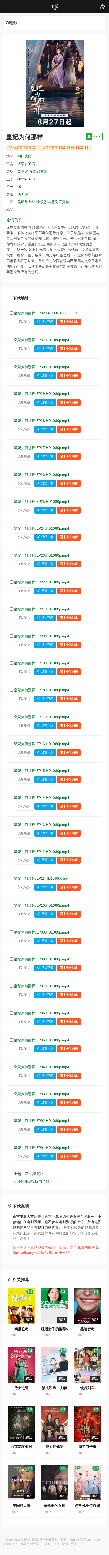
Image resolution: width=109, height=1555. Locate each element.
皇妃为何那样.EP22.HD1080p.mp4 (41, 582)
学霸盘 (46, 1544)
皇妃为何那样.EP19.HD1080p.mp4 (41, 663)
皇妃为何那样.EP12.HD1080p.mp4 (41, 852)
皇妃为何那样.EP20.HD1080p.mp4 (41, 636)
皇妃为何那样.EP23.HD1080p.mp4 (41, 555)
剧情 (21, 171)
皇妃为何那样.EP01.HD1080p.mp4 (41, 1148)
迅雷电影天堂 (30, 1544)
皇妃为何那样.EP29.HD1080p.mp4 (41, 394)
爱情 (28, 171)
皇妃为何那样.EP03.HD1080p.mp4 (41, 1094)
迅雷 (73, 1544)
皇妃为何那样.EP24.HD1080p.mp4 (41, 528)
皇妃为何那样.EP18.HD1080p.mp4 (41, 690)
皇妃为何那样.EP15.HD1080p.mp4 (41, 771)
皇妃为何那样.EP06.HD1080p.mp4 (41, 1013)
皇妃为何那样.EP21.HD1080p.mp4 (41, 609)
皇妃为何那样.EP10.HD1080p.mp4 (41, 905)
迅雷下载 (47, 321)
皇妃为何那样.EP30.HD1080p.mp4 (41, 367)
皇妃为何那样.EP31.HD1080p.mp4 (41, 340)
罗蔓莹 (64, 202)
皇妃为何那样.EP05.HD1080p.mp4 (41, 1040)
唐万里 (22, 194)
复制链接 (24, 321)
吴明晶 (22, 202)
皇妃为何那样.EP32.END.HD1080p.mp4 (46, 313)
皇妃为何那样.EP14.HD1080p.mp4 (41, 798)
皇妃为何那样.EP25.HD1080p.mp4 (41, 501)
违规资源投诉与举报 (32, 1181)
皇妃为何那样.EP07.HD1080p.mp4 (41, 986)
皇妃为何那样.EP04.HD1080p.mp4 (41, 1067)
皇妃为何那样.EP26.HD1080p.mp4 (41, 475)
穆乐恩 (41, 202)
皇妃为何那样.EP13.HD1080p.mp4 (41, 825)
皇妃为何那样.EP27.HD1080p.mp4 (41, 448)
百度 (56, 1544)
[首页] (54, 8)
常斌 (32, 202)
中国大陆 (24, 156)
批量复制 (36, 1174)
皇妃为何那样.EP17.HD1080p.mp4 (41, 717)
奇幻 (36, 171)
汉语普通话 (26, 164)
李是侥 (52, 202)
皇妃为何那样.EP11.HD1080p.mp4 (41, 878)
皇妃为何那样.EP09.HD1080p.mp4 (41, 932)
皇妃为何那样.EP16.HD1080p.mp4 (41, 744)
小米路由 (72, 321)
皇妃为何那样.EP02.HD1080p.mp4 (41, 1121)
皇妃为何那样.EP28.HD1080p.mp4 (41, 421)
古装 (43, 171)
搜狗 (65, 1544)
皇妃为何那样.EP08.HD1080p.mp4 (41, 959)
